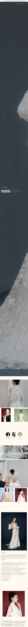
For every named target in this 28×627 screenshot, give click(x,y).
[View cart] (23, 3)
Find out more (5, 192)
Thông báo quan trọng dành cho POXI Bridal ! (15, 1)
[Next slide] (16, 372)
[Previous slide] (11, 372)
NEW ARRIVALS (15, 192)
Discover (14, 404)
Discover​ (5, 579)
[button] (16, 3)
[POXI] (4, 4)
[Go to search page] (16, 3)
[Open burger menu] (26, 3)
